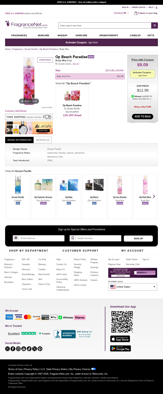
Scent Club (27, 289)
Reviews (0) (43, 140)
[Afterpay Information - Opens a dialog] (136, 96)
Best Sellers (27, 279)
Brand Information (19, 140)
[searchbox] (104, 25)
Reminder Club (132, 264)
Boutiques (9, 282)
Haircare (81, 35)
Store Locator (80, 285)
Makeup (62, 35)
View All (73, 83)
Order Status (138, 7)
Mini (40, 279)
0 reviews (9, 111)
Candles (42, 269)
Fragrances (19, 35)
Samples (26, 264)
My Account (113, 259)
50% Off (25, 259)
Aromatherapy (28, 274)
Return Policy (80, 259)
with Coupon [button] (142, 59)
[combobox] (108, 25)
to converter (115, 70)
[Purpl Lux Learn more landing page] (132, 274)
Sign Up (138, 238)
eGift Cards (61, 274)
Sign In (125, 7)
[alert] (122, 13)
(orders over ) (23, 13)
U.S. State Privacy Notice (54, 369)
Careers (94, 280)
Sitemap (94, 267)
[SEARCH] (154, 25)
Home (8, 49)
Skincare (43, 35)
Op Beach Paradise (49, 49)
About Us (60, 269)
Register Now (114, 264)
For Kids (42, 259)
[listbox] (90, 76)
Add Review (20, 111)
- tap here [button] (81, 42)
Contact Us (61, 264)
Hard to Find (44, 284)
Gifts (150, 35)
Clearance (26, 284)
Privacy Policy (31, 369)
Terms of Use (15, 369)
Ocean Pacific (31, 49)
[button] (29, 117)
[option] (90, 76)
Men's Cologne (11, 272)
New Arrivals (44, 274)
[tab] (19, 140)
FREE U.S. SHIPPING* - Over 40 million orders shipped (81, 2)
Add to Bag (143, 116)
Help (151, 7)
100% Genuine (80, 280)
